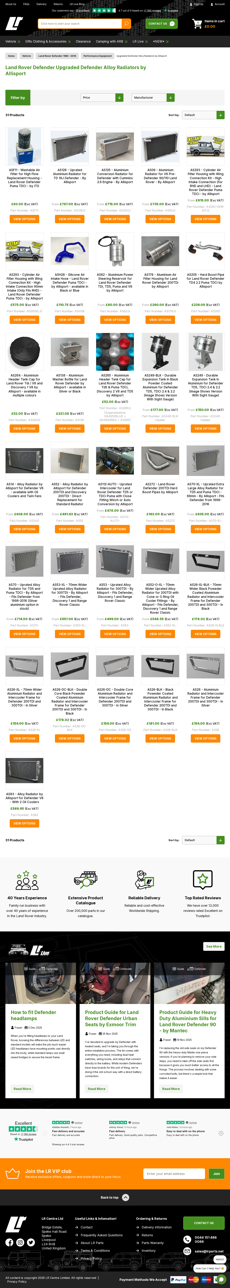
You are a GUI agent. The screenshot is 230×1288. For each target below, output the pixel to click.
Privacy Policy (91, 1258)
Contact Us (158, 23)
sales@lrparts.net (209, 1251)
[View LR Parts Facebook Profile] (9, 1242)
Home (11, 56)
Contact (87, 1227)
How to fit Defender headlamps (33, 1015)
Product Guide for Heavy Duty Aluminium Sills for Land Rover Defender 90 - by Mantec (188, 1021)
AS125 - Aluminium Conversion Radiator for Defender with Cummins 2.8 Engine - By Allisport (115, 176)
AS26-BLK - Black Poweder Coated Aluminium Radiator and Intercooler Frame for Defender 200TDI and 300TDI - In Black (160, 699)
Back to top (109, 1197)
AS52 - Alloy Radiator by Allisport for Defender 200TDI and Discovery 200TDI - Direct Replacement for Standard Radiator (70, 494)
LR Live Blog (77, 4)
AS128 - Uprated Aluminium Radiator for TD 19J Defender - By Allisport (70, 176)
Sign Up (198, 4)
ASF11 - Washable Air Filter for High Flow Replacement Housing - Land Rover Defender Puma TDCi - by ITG (24, 178)
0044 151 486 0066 (206, 1239)
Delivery (42, 4)
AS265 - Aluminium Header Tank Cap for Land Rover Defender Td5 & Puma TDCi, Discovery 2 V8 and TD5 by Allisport (115, 385)
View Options (24, 219)
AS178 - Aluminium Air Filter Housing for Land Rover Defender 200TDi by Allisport (160, 280)
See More (214, 946)
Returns (58, 4)
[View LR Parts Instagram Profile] (20, 1242)
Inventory (149, 1250)
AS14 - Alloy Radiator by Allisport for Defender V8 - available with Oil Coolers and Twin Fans (24, 490)
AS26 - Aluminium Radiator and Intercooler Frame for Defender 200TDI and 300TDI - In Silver (205, 697)
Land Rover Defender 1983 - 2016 (57, 56)
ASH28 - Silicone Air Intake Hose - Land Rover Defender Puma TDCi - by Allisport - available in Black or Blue (70, 282)
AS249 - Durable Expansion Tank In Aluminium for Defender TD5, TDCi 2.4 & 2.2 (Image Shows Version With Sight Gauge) (205, 385)
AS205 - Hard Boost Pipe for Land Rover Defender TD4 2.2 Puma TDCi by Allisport (205, 280)
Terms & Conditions (95, 1250)
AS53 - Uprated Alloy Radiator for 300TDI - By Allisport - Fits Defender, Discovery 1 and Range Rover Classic (115, 592)
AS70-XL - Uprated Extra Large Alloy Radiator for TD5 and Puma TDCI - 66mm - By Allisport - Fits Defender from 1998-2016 (205, 494)
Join (216, 1174)
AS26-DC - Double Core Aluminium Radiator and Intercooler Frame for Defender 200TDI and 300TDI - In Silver (115, 697)
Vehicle (26, 56)
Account (220, 4)
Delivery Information (157, 1227)
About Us (10, 4)
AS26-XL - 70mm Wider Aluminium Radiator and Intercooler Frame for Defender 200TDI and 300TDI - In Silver (24, 697)
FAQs (26, 4)
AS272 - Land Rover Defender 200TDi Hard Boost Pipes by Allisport (160, 488)
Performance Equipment (98, 56)
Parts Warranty (153, 1243)
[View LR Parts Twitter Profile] (31, 1242)
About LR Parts (92, 1243)
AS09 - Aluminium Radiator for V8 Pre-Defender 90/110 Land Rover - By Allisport (160, 176)
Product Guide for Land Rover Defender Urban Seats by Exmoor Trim (112, 1018)
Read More (22, 1089)
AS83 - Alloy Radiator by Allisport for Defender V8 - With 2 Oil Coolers (24, 798)
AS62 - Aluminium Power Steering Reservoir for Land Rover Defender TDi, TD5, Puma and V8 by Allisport (115, 282)
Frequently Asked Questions (102, 1235)
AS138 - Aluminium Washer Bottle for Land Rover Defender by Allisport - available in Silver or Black (69, 383)
